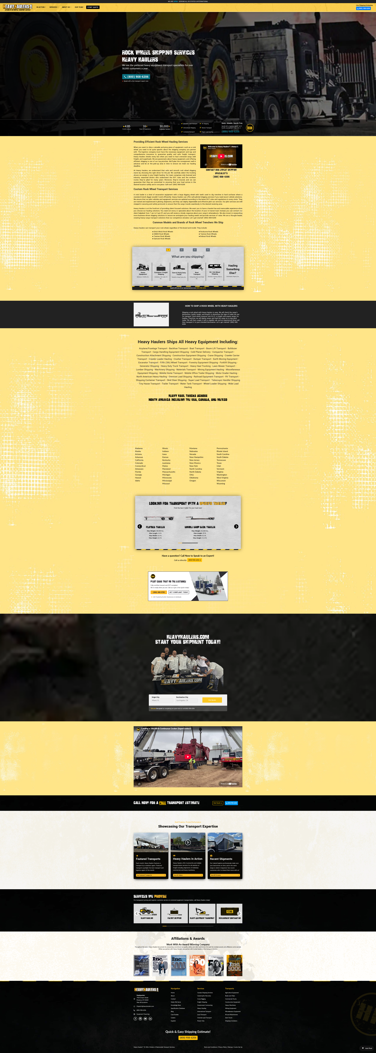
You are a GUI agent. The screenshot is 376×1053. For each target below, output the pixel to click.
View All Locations (142, 1002)
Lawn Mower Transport (223, 366)
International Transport (204, 1011)
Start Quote (217, 803)
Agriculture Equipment (232, 992)
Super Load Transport (199, 380)
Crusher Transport (183, 359)
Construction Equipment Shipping (189, 355)
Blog (172, 1011)
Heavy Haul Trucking (200, 366)
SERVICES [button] (53, 7)
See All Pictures (216, 875)
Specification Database (178, 1008)
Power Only (200, 1021)
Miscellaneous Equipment (233, 1011)
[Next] (236, 526)
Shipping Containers (231, 1021)
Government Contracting (204, 1005)
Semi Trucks (228, 1018)
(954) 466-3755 (159, 592)
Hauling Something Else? (232, 270)
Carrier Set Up (238, 1047)
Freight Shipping (202, 1002)
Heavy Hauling (201, 1008)
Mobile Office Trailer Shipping (199, 373)
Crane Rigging (201, 999)
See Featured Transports (144, 875)
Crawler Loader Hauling (160, 359)
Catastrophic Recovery (204, 996)
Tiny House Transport (149, 383)
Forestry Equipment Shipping (203, 362)
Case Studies (175, 1014)
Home (173, 992)
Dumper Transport (202, 359)
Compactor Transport (222, 352)
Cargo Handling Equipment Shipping (171, 352)
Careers (173, 1018)
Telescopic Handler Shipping (226, 380)
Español (173, 1021)
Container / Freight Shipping (161, 275)
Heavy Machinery (230, 1005)
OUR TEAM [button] (79, 7)
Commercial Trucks (231, 999)
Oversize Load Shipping (180, 376)
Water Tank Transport (191, 383)
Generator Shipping (149, 366)
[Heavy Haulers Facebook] (135, 1018)
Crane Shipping (215, 355)
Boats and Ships (230, 996)
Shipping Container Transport (150, 380)
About (173, 996)
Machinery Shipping (165, 369)
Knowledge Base (176, 1005)
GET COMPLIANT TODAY (178, 592)
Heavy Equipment (143, 274)
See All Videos (178, 875)
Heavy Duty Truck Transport (174, 366)
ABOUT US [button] (66, 7)
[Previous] (140, 526)
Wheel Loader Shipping (215, 383)
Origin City (155, 697)
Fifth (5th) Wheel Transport (173, 362)
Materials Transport (186, 369)
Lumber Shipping (144, 369)
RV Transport (231, 376)
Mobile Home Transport (171, 373)
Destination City (182, 697)
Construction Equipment (232, 1002)
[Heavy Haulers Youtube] (145, 1018)
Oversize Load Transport (204, 1018)
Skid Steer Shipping (177, 380)
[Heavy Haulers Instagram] (140, 1018)
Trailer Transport (170, 383)
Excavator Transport (148, 362)
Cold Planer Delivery (201, 352)
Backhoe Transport (178, 348)
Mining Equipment (230, 1008)
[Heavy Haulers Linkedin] (150, 1018)
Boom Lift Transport (216, 348)
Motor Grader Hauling (226, 373)
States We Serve (176, 1002)
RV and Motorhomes (231, 1014)
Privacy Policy (222, 1047)
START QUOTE (92, 7)
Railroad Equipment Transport (208, 376)
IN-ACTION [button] (40, 7)
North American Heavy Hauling (151, 376)
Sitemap (230, 1047)
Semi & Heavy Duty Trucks (179, 275)
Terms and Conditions (210, 1047)
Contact (173, 999)
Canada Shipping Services (205, 992)
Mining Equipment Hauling (211, 369)
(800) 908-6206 (364, 8)
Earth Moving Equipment (225, 359)
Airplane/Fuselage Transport (153, 348)
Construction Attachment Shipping (153, 355)
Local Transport (201, 1014)
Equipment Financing (143, 1014)
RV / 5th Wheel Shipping (215, 275)
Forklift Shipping (228, 362)
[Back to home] (17, 6)
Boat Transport (197, 275)
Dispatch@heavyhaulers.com (145, 1006)
